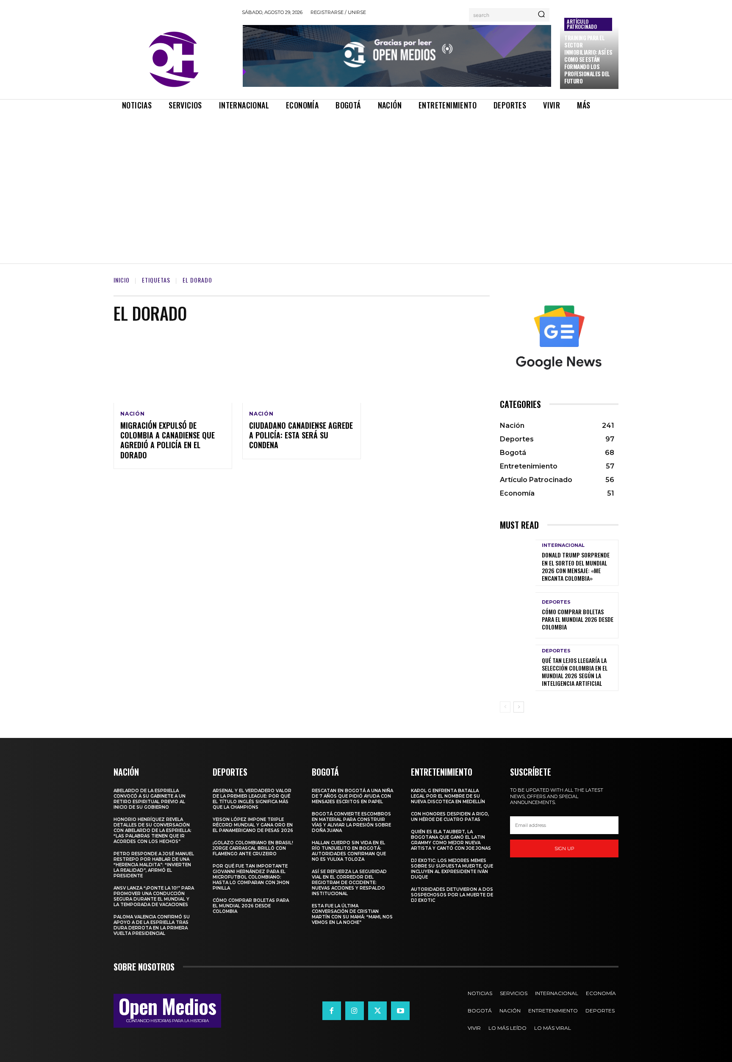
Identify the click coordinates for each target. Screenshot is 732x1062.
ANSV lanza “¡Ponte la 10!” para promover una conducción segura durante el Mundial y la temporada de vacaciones (154, 896)
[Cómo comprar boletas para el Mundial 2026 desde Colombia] (517, 615)
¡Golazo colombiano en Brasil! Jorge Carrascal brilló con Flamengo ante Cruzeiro (253, 848)
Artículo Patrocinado (582, 24)
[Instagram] (354, 1010)
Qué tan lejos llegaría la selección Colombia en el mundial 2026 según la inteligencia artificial (574, 672)
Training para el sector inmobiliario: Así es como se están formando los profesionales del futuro (588, 59)
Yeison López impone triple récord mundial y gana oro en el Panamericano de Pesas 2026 (253, 825)
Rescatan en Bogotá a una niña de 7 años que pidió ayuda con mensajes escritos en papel (352, 796)
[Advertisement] (366, 180)
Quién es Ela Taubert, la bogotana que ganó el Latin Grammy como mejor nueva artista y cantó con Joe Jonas (451, 840)
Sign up (564, 848)
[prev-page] (505, 707)
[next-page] (518, 707)
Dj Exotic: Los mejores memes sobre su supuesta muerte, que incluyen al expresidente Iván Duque (452, 869)
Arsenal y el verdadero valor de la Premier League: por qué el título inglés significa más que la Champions (252, 799)
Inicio (122, 279)
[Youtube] (400, 1010)
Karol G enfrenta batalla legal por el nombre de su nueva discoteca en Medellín (448, 796)
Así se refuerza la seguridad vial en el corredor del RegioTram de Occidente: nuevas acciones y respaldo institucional (349, 882)
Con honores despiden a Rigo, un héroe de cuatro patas (450, 816)
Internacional (563, 545)
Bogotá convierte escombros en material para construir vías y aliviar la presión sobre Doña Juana (351, 822)
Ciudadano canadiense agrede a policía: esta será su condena (301, 435)
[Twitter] (377, 1010)
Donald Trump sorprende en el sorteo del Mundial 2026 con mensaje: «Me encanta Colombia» (576, 566)
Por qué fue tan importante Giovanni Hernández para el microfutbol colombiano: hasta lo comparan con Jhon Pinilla (251, 877)
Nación (132, 413)
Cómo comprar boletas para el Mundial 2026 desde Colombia (577, 619)
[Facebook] (331, 1010)
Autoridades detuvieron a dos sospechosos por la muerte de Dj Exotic (452, 895)
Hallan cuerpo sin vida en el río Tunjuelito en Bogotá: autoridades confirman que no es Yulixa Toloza (349, 851)
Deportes (556, 602)
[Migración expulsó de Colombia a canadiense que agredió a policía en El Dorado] (173, 367)
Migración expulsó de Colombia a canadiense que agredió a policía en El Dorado (167, 440)
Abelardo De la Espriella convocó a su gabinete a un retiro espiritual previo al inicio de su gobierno (150, 799)
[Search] (541, 15)
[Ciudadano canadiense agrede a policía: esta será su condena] (301, 367)
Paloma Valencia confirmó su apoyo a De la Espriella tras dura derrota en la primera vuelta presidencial (152, 925)
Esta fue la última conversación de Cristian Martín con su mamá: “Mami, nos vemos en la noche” (352, 914)
